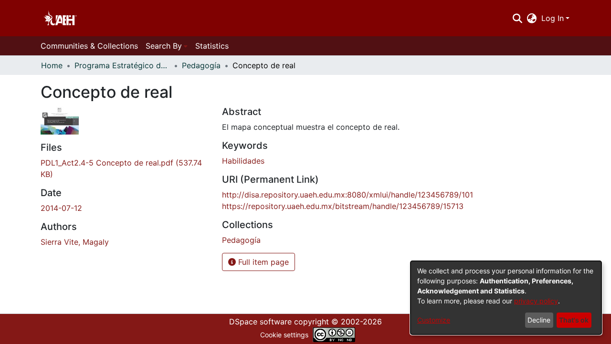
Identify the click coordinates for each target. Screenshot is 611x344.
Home (52, 65)
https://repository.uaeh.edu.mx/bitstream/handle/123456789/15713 (343, 206)
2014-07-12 (61, 208)
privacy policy (536, 301)
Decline (538, 320)
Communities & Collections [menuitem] (89, 46)
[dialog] (506, 297)
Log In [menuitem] (552, 18)
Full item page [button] (262, 262)
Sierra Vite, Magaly (75, 242)
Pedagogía (201, 65)
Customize (433, 320)
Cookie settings (284, 335)
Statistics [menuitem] (212, 46)
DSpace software (260, 321)
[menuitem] (532, 18)
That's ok (574, 320)
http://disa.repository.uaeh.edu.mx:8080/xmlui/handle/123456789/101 (347, 194)
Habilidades (243, 161)
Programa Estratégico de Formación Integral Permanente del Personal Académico (122, 65)
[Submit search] (517, 18)
